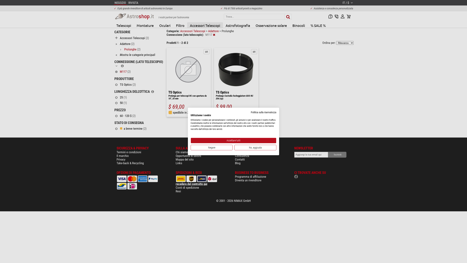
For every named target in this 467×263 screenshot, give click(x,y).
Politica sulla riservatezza (263, 112)
